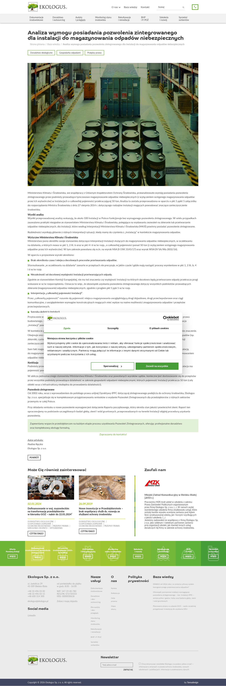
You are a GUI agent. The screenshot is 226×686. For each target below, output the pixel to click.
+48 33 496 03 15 (36, 593)
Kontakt (145, 7)
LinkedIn (32, 615)
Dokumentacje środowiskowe (36, 18)
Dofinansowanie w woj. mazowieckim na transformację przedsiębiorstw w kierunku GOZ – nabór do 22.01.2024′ (50, 511)
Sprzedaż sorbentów (184, 18)
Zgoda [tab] (66, 328)
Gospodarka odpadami (70, 52)
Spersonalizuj (110, 366)
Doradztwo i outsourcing (59, 18)
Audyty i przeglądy (80, 18)
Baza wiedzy (130, 7)
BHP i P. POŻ (145, 18)
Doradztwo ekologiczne (41, 52)
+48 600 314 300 (36, 596)
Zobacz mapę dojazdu (67, 601)
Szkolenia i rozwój (164, 18)
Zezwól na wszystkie (157, 366)
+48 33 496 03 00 (36, 591)
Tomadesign (192, 682)
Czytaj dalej (37, 533)
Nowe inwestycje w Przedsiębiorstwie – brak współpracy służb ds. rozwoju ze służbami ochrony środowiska (101, 511)
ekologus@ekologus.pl (38, 601)
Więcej (13, 556)
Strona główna (37, 44)
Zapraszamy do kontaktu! (113, 434)
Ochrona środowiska (39, 526)
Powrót (34, 457)
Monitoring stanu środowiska (103, 18)
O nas (115, 7)
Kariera (114, 588)
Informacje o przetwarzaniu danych (175, 669)
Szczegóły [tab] (113, 328)
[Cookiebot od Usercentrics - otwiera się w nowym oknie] (165, 318)
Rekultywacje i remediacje (124, 18)
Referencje (115, 593)
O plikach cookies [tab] (159, 328)
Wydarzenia (56, 528)
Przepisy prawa (94, 52)
